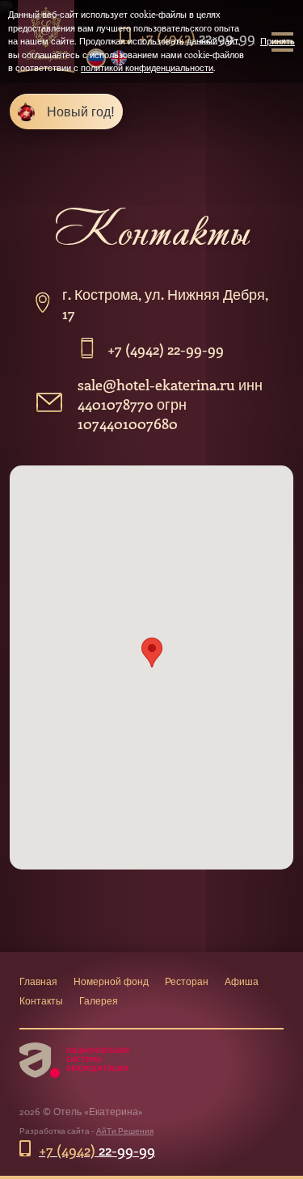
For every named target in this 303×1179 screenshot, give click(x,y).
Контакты (41, 1000)
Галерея (98, 1000)
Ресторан (186, 981)
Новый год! (81, 111)
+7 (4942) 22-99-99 (165, 349)
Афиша (242, 981)
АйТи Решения (125, 1130)
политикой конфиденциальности (147, 67)
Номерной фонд (111, 981)
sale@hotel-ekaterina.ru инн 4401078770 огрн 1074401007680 (170, 404)
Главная (38, 981)
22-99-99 (97, 1150)
